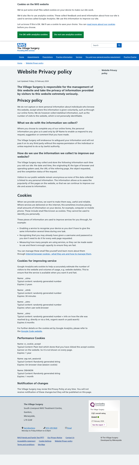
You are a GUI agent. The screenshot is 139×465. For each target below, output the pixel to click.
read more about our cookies (101, 24)
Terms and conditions (25, 444)
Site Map (41, 444)
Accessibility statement (26, 441)
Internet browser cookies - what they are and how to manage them (58, 254)
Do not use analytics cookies (68, 34)
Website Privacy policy (34, 63)
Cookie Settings (45, 441)
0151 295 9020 (51, 428)
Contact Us (70, 438)
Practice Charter (130, 57)
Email (69, 428)
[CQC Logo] (97, 406)
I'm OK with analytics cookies (33, 34)
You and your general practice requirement (103, 57)
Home (21, 57)
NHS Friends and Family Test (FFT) (30, 438)
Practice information (64, 57)
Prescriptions (48, 57)
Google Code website (31, 331)
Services (79, 57)
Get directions (29, 428)
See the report (97, 425)
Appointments (33, 57)
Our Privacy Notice (54, 438)
